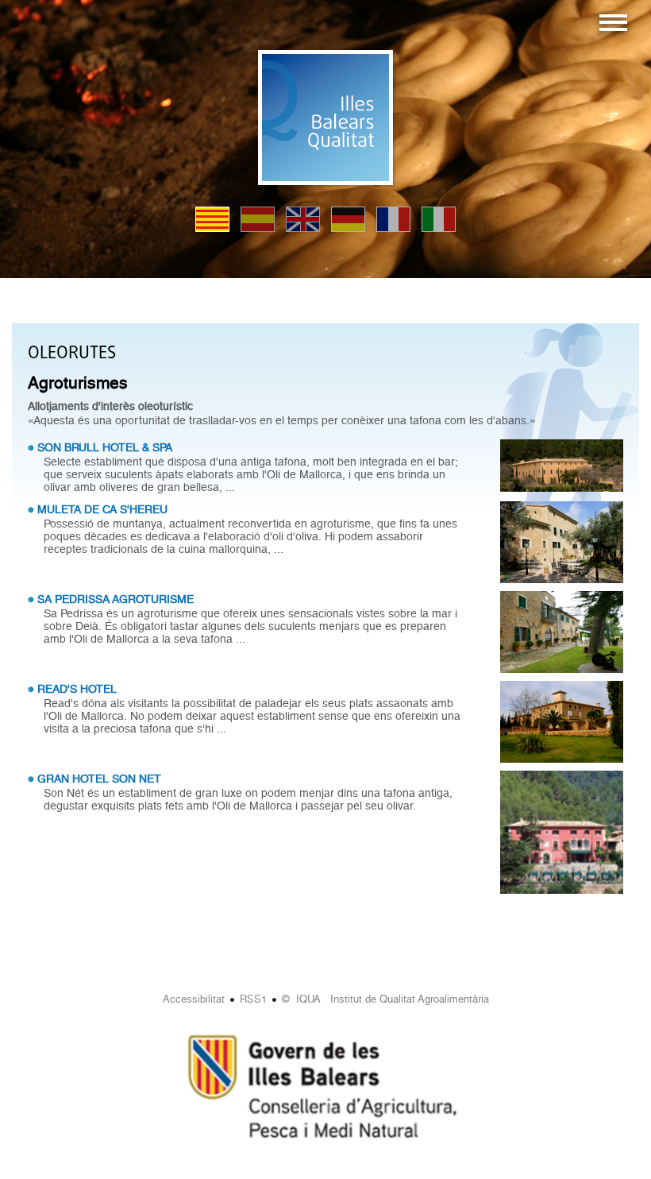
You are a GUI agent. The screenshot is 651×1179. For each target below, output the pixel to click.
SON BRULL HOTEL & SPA (104, 447)
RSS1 (253, 999)
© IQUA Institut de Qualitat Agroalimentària (385, 999)
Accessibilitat (194, 999)
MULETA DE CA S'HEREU (102, 509)
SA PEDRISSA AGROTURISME (115, 599)
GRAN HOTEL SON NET (99, 778)
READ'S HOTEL (77, 688)
